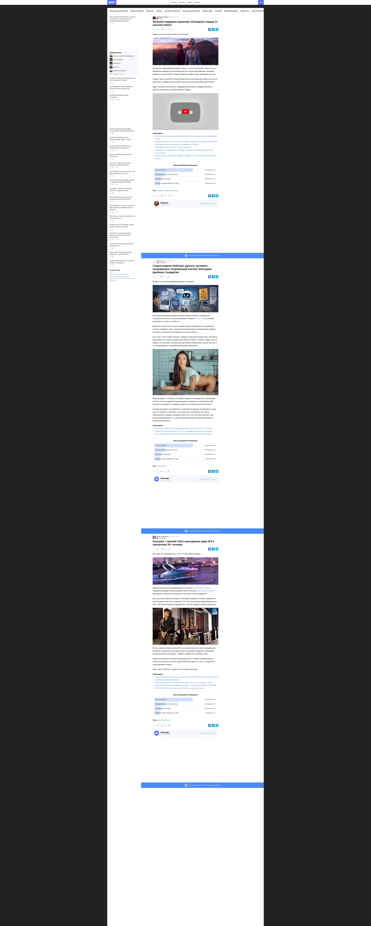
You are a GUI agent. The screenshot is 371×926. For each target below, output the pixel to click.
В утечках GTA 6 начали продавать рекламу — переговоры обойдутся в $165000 (185, 685)
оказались (199, 319)
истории (182, 2)
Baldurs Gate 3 (245, 11)
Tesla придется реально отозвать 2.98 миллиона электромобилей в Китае (183, 434)
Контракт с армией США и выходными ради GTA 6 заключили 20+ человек (183, 428)
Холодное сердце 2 (163, 17)
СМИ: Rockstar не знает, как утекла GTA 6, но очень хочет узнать (180, 688)
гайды (189, 2)
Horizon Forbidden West (259, 11)
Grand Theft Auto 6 (162, 536)
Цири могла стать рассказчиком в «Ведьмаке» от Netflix (176, 144)
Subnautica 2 (150, 11)
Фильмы (175, 191)
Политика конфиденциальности (119, 276)
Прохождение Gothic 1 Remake (119, 11)
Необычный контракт (206, 591)
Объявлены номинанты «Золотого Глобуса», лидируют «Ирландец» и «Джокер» (186, 142)
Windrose (159, 11)
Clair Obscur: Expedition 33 (172, 11)
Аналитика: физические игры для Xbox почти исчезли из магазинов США (183, 683)
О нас (111, 272)
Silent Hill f (218, 11)
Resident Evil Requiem (137, 11)
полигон (197, 2)
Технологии (160, 261)
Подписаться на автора (208, 203)
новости (174, 2)
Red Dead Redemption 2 (231, 11)
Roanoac (164, 203)
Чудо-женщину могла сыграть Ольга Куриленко (173, 147)
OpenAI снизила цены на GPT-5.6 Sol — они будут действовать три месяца (183, 431)
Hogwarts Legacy (207, 11)
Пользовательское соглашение (119, 274)
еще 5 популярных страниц (116, 74)
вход (261, 2)
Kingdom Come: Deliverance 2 (191, 11)
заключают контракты (201, 588)
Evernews (165, 478)
